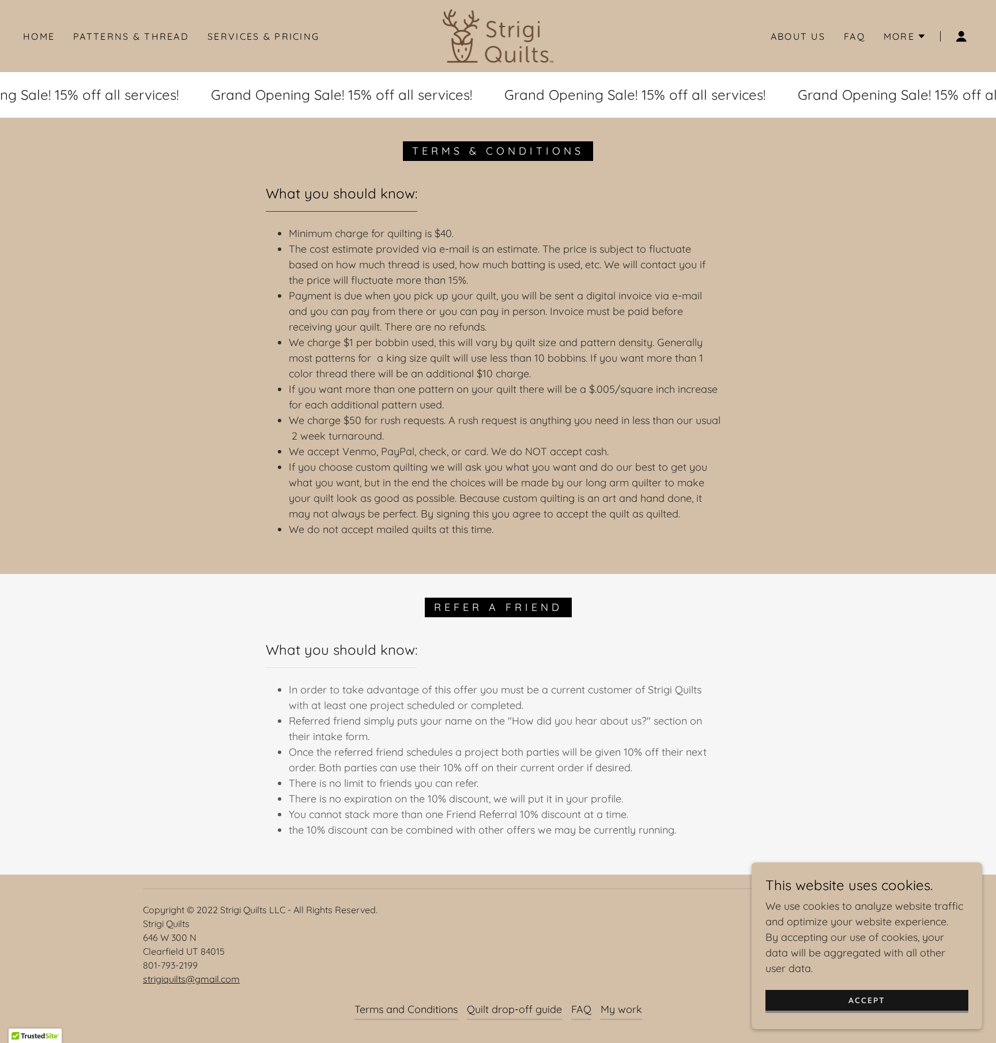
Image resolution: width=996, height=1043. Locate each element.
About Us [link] (798, 36)
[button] (905, 36)
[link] (498, 35)
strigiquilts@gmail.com (191, 979)
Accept (866, 1000)
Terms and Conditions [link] (406, 1009)
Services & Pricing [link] (263, 36)
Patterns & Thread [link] (131, 36)
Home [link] (39, 36)
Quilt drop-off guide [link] (514, 1009)
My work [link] (621, 1009)
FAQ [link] (854, 36)
